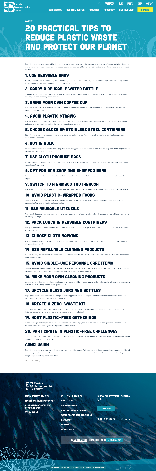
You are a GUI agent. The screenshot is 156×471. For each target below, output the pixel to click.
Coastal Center (75, 9)
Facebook (117, 419)
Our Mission (55, 9)
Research (94, 9)
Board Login (67, 400)
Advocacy (109, 9)
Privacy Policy (68, 429)
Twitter (113, 419)
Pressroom (109, 3)
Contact (149, 3)
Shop (140, 3)
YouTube (129, 419)
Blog (121, 3)
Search (98, 4)
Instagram (121, 419)
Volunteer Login (69, 405)
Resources (66, 420)
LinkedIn (125, 419)
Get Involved (126, 9)
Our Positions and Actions (74, 410)
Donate (145, 9)
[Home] (17, 6)
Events (130, 3)
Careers (65, 424)
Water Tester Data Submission (76, 415)
